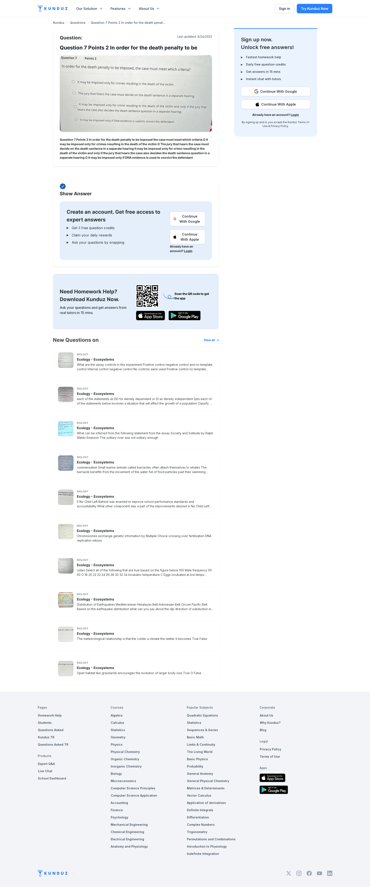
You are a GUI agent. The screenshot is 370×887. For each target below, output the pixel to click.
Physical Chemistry (125, 752)
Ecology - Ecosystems (95, 359)
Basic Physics (197, 759)
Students (45, 722)
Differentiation (198, 817)
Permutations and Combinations (211, 839)
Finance (117, 810)
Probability (195, 766)
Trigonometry (197, 832)
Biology (116, 773)
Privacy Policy (279, 126)
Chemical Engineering (127, 832)
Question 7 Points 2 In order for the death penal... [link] (128, 22)
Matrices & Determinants (206, 788)
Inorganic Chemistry (126, 766)
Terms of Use (270, 756)
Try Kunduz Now (314, 8)
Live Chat (45, 771)
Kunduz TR (46, 737)
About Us (146, 8)
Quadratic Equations (202, 715)
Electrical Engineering (127, 839)
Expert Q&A (46, 764)
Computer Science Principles (133, 788)
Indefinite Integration (203, 854)
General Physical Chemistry (208, 781)
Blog (263, 730)
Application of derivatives (206, 803)
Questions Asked (50, 730)
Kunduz (58, 22)
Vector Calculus (199, 795)
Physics (116, 744)
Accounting (119, 803)
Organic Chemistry (125, 759)
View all (209, 340)
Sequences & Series (202, 730)
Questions (77, 22)
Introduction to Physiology (207, 846)
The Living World (199, 752)
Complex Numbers (201, 824)
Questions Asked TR (53, 744)
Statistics (118, 730)
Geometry (118, 737)
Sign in (284, 8)
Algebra (116, 715)
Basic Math (195, 737)
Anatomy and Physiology (129, 846)
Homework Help (50, 715)
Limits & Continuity (201, 744)
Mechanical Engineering (129, 824)
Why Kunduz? (270, 722)
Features (117, 8)
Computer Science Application (134, 795)
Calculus (117, 722)
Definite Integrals (200, 810)
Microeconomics (123, 781)
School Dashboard (52, 778)
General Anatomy (200, 773)
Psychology (119, 817)
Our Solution (86, 8)
